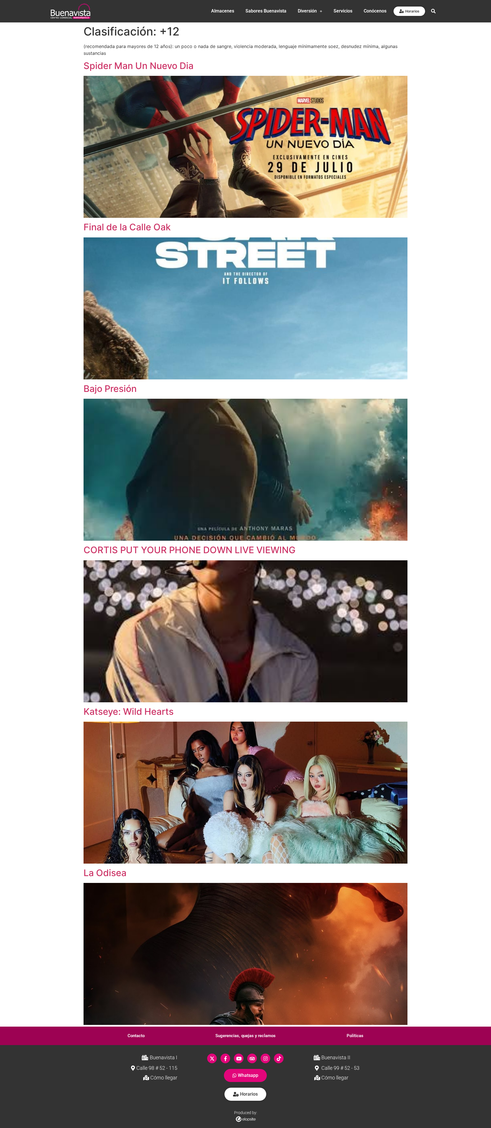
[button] (136, 1036)
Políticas (355, 1035)
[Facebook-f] (225, 1058)
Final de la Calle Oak (127, 227)
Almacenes (222, 11)
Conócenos (375, 11)
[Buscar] (433, 11)
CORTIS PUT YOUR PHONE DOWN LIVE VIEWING (190, 549)
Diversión (307, 11)
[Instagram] (265, 1058)
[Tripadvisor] (252, 1058)
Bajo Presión (110, 388)
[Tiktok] (279, 1058)
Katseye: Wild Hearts (129, 711)
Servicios (343, 11)
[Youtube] (239, 1058)
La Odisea (105, 872)
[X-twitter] (212, 1058)
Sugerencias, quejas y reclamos (245, 1035)
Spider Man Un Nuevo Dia (139, 65)
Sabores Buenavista (266, 11)
